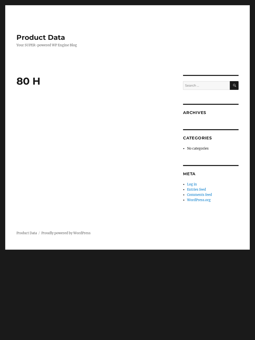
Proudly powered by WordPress (66, 233)
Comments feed (199, 195)
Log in (192, 184)
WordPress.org (199, 200)
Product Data (40, 37)
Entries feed (196, 189)
